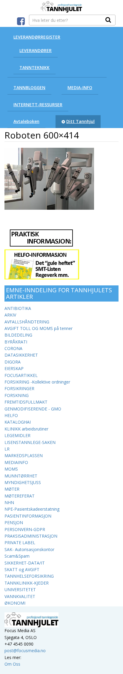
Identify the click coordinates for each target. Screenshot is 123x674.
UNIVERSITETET (20, 589)
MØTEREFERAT (19, 496)
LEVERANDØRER (35, 50)
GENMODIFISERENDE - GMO (32, 409)
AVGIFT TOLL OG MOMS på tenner (38, 328)
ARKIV (10, 315)
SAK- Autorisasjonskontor (29, 549)
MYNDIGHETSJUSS (22, 482)
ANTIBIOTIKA (17, 308)
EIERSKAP (14, 368)
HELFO (11, 415)
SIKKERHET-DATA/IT (24, 563)
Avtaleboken (26, 121)
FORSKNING (16, 395)
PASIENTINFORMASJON (27, 516)
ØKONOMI (14, 603)
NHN (9, 502)
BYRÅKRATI (15, 342)
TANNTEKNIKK (34, 67)
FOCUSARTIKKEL (21, 375)
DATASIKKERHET (21, 355)
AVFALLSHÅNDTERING (26, 322)
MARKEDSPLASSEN (23, 455)
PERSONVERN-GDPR (24, 529)
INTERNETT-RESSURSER (37, 104)
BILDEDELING (18, 335)
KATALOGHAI (17, 422)
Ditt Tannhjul (80, 121)
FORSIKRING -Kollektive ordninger (37, 382)
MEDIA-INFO (79, 87)
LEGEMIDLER (17, 435)
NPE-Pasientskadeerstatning (31, 509)
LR (7, 449)
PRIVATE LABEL (19, 542)
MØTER (11, 489)
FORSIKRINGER (19, 388)
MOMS (11, 469)
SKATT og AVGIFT (21, 569)
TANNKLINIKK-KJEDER (26, 583)
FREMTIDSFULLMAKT (25, 402)
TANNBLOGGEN (29, 87)
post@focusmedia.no (25, 650)
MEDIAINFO (16, 462)
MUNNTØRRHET (20, 476)
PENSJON (13, 522)
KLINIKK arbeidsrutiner (26, 429)
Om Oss (12, 664)
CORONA (13, 348)
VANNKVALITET (19, 596)
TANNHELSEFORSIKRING (29, 576)
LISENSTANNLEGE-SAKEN (30, 442)
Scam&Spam (17, 556)
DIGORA (12, 362)
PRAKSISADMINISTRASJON (30, 536)
